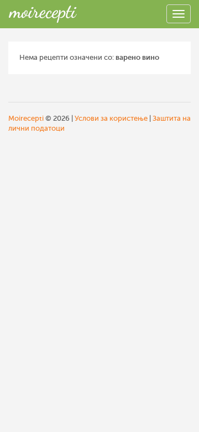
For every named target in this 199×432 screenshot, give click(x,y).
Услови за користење (111, 118)
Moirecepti (26, 118)
